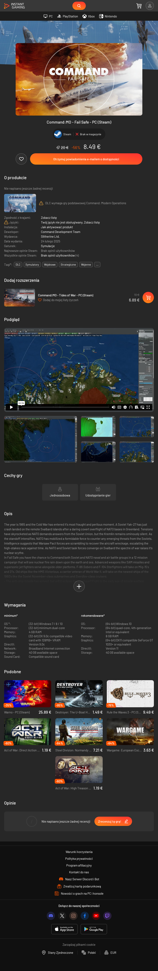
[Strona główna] (14, 6)
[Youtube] (96, 916)
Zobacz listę (49, 217)
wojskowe (50, 264)
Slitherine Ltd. (50, 236)
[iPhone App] (64, 929)
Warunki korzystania (79, 852)
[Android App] (94, 929)
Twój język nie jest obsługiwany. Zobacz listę (70, 222)
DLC (18, 264)
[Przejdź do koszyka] (139, 6)
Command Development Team (60, 232)
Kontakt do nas (79, 872)
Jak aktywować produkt (57, 227)
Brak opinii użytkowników (58, 255)
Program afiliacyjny (79, 865)
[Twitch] (107, 916)
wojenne (86, 264)
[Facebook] (85, 916)
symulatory (32, 264)
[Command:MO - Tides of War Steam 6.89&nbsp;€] (19, 297)
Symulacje (48, 246)
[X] (62, 916)
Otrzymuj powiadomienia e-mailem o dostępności (86, 159)
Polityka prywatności (79, 858)
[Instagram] (73, 916)
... (97, 264)
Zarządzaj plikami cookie (79, 944)
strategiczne (68, 264)
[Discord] (51, 916)
